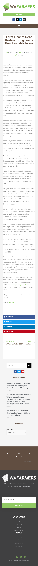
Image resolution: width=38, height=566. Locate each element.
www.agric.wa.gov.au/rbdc (19, 285)
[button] (19, 26)
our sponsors (28, 461)
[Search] (29, 365)
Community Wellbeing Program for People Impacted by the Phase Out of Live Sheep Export (18, 385)
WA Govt (11, 302)
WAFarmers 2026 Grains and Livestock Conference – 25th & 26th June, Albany (18, 413)
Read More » (9, 390)
